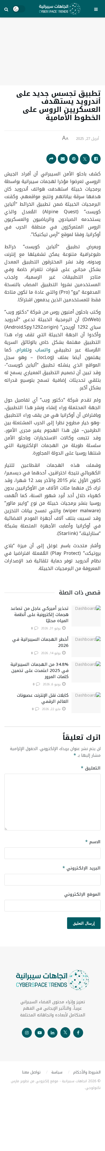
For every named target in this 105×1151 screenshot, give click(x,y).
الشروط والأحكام (87, 1072)
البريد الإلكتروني (81, 868)
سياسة (56, 1072)
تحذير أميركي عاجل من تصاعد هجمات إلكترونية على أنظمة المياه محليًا (39, 614)
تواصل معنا (31, 1072)
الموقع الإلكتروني (82, 894)
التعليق (91, 768)
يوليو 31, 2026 (51, 628)
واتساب (42, 349)
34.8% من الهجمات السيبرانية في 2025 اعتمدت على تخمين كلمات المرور (39, 670)
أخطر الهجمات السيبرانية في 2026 (40, 642)
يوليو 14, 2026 (51, 653)
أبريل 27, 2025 (87, 138)
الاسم (93, 842)
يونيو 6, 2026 (52, 684)
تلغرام (23, 349)
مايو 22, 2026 (52, 709)
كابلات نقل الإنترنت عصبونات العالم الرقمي (43, 698)
